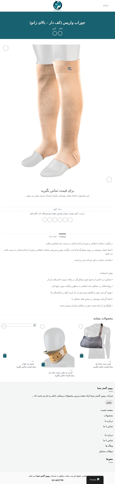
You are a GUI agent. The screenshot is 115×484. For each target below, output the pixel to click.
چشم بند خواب (28, 364)
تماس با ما (108, 426)
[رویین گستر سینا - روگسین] (57, 6)
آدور (54, 28)
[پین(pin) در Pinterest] (50, 219)
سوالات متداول (106, 451)
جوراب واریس (62, 214)
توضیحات (62, 237)
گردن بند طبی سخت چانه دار (60, 372)
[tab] (62, 236)
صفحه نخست (106, 410)
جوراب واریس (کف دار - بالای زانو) (43, 214)
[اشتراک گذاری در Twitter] (60, 219)
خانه (61, 28)
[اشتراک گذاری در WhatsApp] (70, 219)
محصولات (108, 415)
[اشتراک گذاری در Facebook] (65, 219)
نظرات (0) (53, 237)
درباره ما (109, 421)
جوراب (71, 214)
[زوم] (109, 179)
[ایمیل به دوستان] (55, 219)
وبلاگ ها (109, 446)
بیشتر (108, 402)
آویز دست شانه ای (103, 364)
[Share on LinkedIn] (44, 219)
